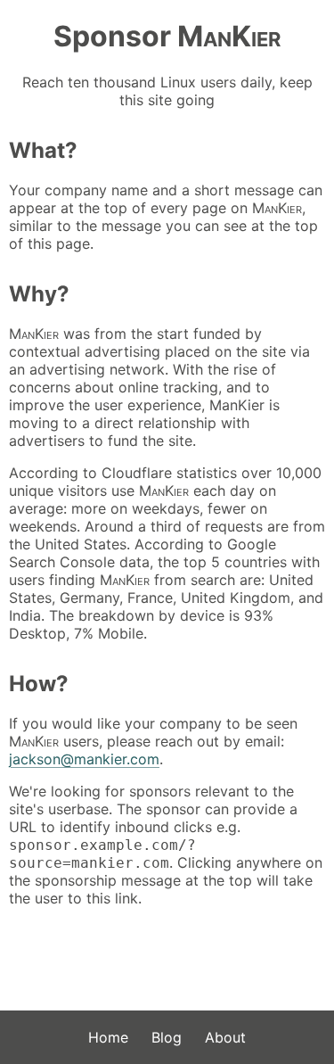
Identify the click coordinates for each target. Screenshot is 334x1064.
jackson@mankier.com (84, 759)
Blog (166, 1037)
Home (108, 1037)
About (225, 1037)
